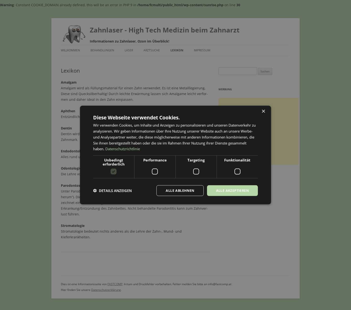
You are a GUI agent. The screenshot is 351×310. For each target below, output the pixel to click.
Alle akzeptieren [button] (232, 190)
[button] (112, 190)
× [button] (263, 111)
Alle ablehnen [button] (180, 190)
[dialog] (175, 155)
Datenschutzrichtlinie (122, 148)
